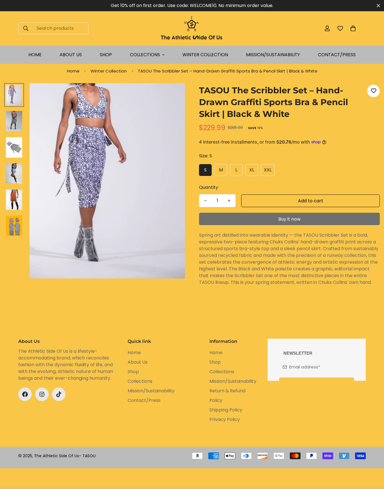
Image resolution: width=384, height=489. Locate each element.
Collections (145, 54)
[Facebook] (25, 394)
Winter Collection (205, 54)
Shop (106, 54)
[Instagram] (42, 394)
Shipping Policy (225, 410)
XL (251, 170)
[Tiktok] (58, 394)
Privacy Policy (224, 419)
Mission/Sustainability (273, 54)
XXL (268, 170)
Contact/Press (337, 54)
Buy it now (289, 219)
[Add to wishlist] (373, 91)
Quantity (208, 187)
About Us (71, 54)
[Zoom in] (173, 95)
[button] (353, 28)
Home (35, 54)
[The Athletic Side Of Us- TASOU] (191, 28)
